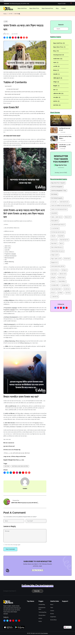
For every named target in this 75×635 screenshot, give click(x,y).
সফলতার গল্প (53, 281)
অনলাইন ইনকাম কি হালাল (64, 202)
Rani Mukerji (54, 194)
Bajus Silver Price (34, 8)
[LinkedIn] (10, 38)
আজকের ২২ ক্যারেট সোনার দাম (56, 217)
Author (40, 621)
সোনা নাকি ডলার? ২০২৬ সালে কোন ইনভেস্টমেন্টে (64, 145)
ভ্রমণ (54, 89)
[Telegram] (27, 38)
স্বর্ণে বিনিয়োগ (60, 293)
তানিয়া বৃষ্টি (53, 236)
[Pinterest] (13, 38)
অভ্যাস (54, 62)
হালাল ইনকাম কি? (8, 86)
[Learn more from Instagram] (10, 621)
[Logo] (8, 602)
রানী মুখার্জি (53, 277)
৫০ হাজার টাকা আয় (54, 296)
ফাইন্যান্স (55, 82)
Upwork (37, 423)
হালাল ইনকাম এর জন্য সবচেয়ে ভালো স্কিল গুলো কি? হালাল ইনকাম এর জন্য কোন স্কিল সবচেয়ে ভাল (24, 91)
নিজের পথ (61, 243)
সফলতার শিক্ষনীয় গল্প (62, 281)
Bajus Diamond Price (47, 8)
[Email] (24, 38)
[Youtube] (21, 38)
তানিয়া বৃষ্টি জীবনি (61, 236)
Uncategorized (57, 55)
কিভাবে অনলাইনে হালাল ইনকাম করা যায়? (12, 94)
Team (51, 607)
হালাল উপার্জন (40, 111)
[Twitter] (7, 38)
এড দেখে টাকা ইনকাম (55, 228)
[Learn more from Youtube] (19, 621)
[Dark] (68, 3)
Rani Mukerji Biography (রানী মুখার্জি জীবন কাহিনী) (19, 3)
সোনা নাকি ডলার (66, 289)
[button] (71, 4)
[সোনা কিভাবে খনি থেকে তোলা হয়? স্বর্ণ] (54, 130)
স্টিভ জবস (53, 293)
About (51, 604)
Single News (53, 616)
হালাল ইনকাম (6, 466)
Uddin (7, 33)
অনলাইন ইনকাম (56, 58)
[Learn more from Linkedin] (16, 621)
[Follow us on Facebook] (55, 308)
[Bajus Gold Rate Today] (8, 8)
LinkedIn (5, 424)
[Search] (71, 8)
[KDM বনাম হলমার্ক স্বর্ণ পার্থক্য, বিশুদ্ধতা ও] (54, 138)
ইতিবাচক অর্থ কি (68, 217)
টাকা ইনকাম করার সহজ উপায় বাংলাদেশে (58, 232)
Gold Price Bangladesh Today (58, 190)
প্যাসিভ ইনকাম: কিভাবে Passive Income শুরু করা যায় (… (25, 503)
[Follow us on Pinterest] (61, 308)
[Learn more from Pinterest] (13, 621)
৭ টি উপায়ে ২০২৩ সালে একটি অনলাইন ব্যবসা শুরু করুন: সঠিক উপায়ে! (16, 453)
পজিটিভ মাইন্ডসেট (56, 78)
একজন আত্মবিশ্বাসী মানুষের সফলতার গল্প (58, 224)
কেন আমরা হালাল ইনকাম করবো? (12, 89)
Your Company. (44, 633)
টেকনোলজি (55, 74)
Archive (40, 618)
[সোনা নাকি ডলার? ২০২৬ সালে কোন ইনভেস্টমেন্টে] (54, 146)
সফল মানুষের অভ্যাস (64, 285)
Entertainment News (42, 608)
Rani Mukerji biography (57, 198)
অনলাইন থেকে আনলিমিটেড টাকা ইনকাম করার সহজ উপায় (60, 205)
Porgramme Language (9, 309)
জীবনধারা (55, 70)
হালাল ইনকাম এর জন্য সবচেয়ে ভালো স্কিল (20, 466)
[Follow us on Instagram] (58, 308)
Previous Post (16, 500)
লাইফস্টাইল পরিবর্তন (61, 277)
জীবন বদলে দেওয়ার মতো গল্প (8, 443)
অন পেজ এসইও (54, 202)
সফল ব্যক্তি (55, 97)
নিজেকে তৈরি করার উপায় (64, 240)
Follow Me (37, 591)
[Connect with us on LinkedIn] (64, 308)
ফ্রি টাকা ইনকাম (67, 258)
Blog (57, 8)
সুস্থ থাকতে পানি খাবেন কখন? (9, 446)
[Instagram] (16, 38)
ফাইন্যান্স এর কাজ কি (54, 255)
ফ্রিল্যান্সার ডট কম (54, 262)
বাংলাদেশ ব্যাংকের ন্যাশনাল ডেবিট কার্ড (57, 266)
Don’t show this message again (12, 544)
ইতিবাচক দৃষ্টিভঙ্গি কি (54, 221)
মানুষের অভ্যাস (53, 274)
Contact (63, 8)
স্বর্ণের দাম (55, 101)
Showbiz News (42, 615)
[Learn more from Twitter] (7, 621)
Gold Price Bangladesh (57, 186)
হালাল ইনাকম (55, 105)
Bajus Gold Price (22, 8)
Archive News (53, 619)
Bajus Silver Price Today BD (58, 183)
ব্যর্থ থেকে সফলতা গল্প (55, 270)
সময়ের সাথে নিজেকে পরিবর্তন (56, 289)
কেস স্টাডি (10, 13)
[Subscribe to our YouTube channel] (66, 308)
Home (5, 13)
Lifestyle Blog (42, 604)
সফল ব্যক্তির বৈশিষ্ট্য (54, 285)
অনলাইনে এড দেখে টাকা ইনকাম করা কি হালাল (59, 209)
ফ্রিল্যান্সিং (55, 85)
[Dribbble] (18, 38)
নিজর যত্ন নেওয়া (54, 240)
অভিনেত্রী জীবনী (54, 213)
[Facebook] (4, 38)
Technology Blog (42, 612)
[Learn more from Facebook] (4, 621)
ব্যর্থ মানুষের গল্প (64, 270)
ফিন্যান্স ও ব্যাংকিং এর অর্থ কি (56, 258)
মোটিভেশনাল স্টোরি (56, 93)
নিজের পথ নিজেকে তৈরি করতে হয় (56, 247)
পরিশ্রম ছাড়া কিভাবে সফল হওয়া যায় (57, 251)
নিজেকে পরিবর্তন (54, 243)
